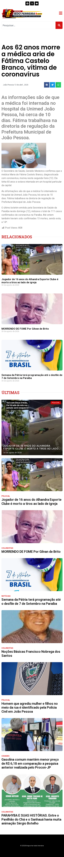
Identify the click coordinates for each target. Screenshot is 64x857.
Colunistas (7, 548)
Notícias (5, 596)
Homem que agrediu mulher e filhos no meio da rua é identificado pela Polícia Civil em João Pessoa (29, 707)
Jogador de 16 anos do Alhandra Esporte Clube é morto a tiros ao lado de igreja (29, 281)
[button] (46, 85)
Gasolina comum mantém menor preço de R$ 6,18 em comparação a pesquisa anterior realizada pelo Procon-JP (30, 763)
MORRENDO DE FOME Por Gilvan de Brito (25, 328)
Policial (5, 496)
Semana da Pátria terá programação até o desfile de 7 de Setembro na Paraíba (31, 601)
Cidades (5, 756)
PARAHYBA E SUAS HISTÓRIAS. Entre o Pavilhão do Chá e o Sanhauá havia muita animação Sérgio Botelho (31, 819)
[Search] (59, 25)
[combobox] (28, 25)
